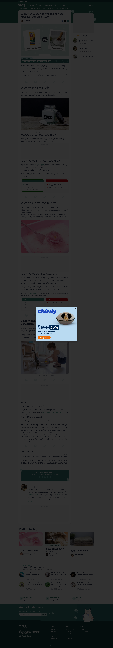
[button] (75, 308)
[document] (56, 324)
